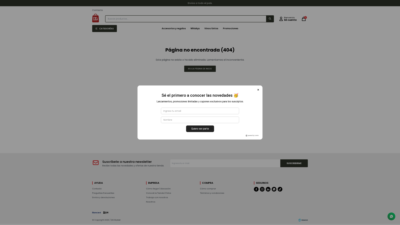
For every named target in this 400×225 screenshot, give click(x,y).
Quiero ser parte (200, 128)
